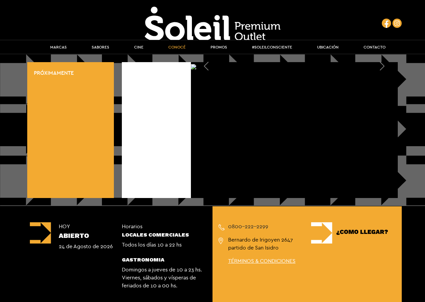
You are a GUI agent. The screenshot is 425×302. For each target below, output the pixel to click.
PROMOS (219, 47)
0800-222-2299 (248, 226)
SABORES (100, 47)
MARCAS (58, 47)
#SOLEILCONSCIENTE (272, 47)
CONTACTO (374, 47)
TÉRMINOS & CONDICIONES (262, 260)
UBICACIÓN (328, 47)
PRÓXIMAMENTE (54, 72)
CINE (138, 47)
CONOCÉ (177, 47)
